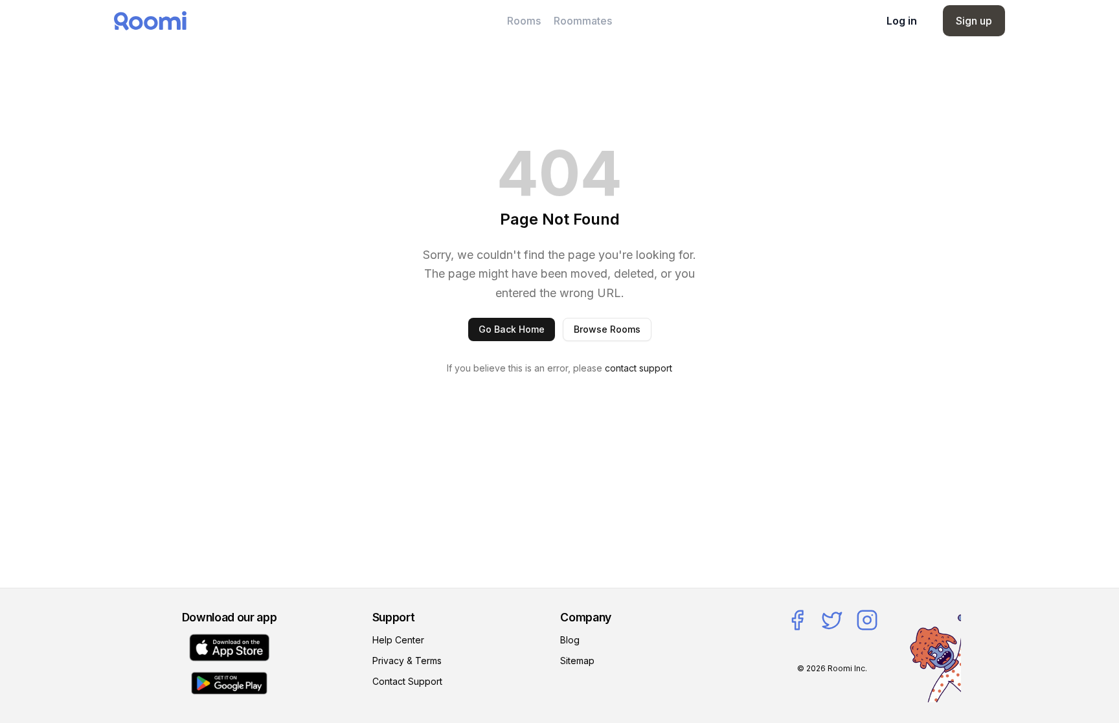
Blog (570, 639)
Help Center (398, 639)
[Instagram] (867, 620)
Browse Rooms (607, 329)
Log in (902, 20)
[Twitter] (832, 620)
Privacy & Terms (407, 660)
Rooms (524, 20)
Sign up (974, 20)
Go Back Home (512, 329)
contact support (638, 367)
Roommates (583, 20)
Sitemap (577, 660)
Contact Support (407, 681)
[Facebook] (797, 620)
